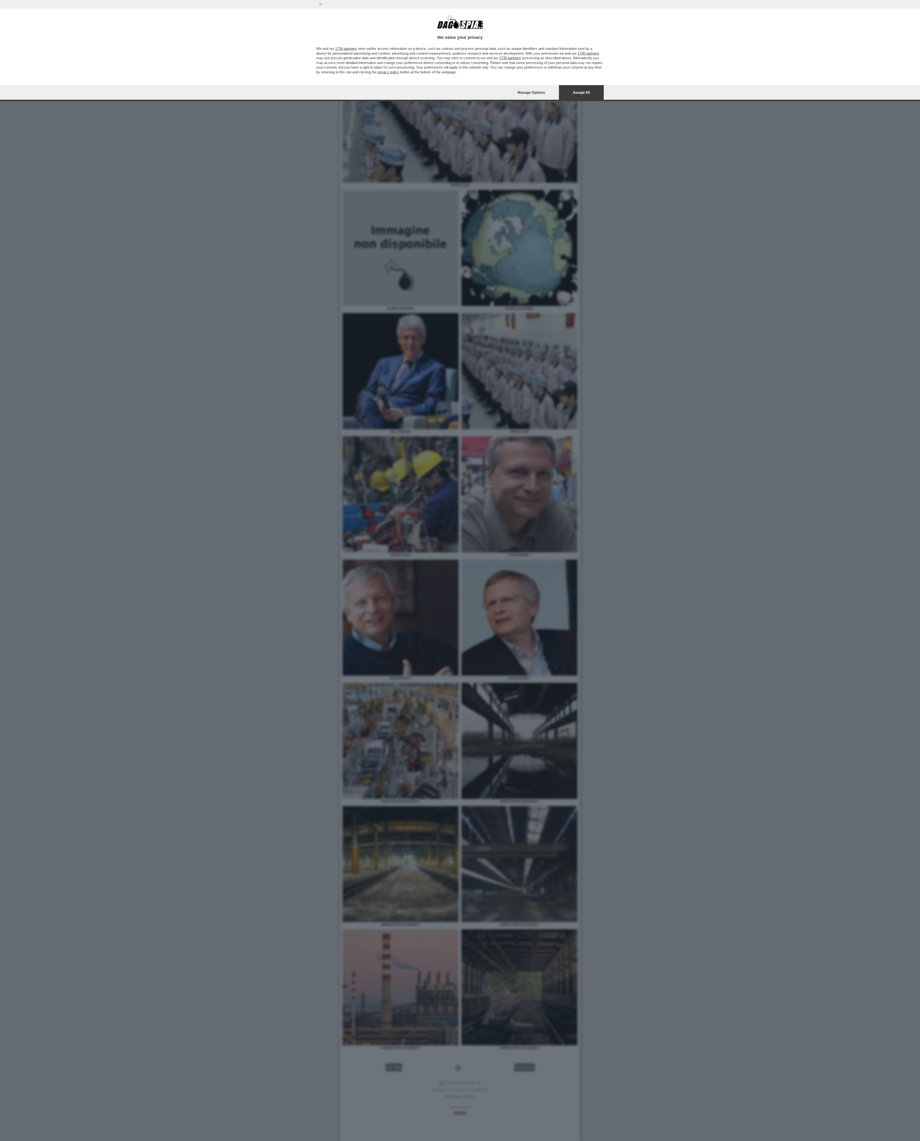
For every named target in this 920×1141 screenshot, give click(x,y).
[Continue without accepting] (320, 4)
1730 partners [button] (346, 49)
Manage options (531, 92)
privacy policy (388, 72)
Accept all (581, 92)
